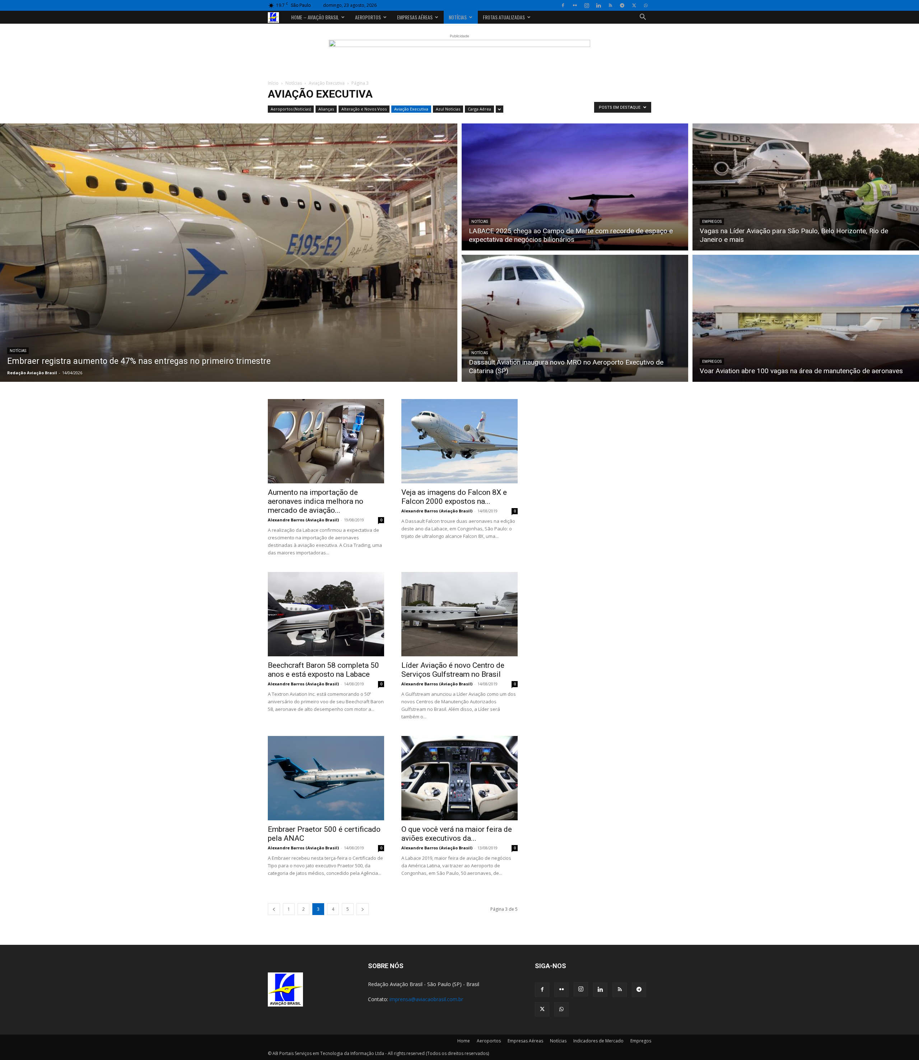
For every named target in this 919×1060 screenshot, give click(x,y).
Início (273, 83)
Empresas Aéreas (415, 17)
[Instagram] (586, 5)
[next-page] (362, 909)
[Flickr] (574, 5)
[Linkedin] (598, 5)
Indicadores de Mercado (598, 1041)
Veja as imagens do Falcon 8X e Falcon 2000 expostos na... (454, 497)
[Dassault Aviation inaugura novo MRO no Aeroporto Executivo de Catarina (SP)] (575, 319)
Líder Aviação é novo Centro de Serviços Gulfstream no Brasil (452, 670)
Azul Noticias (448, 109)
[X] (634, 5)
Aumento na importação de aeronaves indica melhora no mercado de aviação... (315, 501)
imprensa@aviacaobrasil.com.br (426, 999)
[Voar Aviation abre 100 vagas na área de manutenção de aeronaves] (805, 319)
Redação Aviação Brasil (32, 372)
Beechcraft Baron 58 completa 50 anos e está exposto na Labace (323, 670)
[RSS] (610, 5)
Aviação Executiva (327, 83)
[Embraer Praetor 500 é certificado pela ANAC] (326, 778)
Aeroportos (368, 17)
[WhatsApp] (645, 5)
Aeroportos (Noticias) (291, 109)
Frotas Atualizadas (504, 17)
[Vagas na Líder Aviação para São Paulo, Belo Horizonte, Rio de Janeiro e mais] (805, 185)
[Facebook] (563, 5)
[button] (642, 17)
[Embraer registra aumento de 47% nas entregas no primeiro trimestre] (228, 252)
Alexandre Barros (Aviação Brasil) (303, 519)
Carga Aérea (479, 109)
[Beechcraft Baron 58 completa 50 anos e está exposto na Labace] (326, 614)
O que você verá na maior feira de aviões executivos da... (456, 834)
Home (463, 1041)
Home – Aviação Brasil (315, 17)
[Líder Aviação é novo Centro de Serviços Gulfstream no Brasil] (459, 614)
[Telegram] (622, 5)
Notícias (458, 17)
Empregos (712, 222)
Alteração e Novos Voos (364, 109)
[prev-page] (274, 909)
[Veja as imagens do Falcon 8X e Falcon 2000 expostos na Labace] (459, 441)
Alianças (326, 109)
